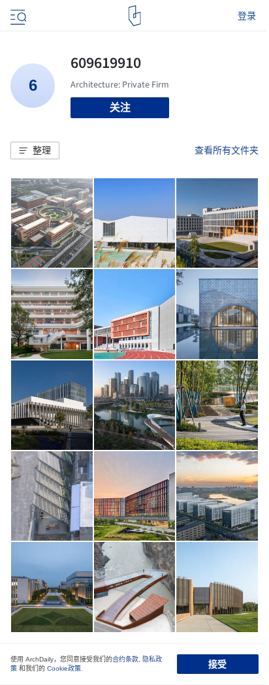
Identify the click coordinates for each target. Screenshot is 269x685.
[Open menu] (17, 16)
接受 (217, 664)
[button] (34, 151)
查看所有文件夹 (227, 150)
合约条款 (125, 659)
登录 (247, 15)
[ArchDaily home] (135, 15)
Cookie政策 (64, 668)
